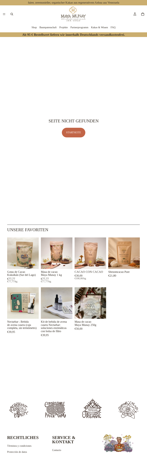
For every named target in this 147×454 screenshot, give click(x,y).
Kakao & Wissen (99, 27)
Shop (34, 27)
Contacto (56, 450)
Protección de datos (17, 452)
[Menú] (4, 14)
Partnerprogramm (79, 27)
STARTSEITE (73, 132)
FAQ (113, 27)
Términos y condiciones (19, 446)
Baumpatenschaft (48, 27)
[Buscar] (12, 14)
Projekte (63, 27)
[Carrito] (143, 14)
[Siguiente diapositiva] (35, 253)
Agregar (103, 313)
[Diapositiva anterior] (11, 253)
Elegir (103, 263)
